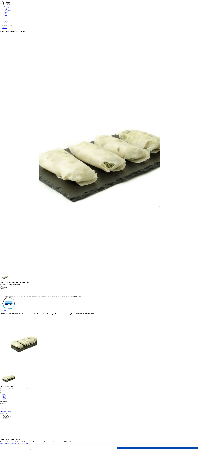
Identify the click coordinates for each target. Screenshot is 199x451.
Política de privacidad (17, 443)
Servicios (3, 405)
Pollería (4, 12)
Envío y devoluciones (6, 408)
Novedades (4, 395)
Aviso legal (11, 443)
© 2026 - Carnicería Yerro (4, 443)
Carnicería (5, 6)
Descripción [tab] (4, 310)
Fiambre (6, 20)
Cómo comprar (4, 407)
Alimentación (4, 22)
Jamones (6, 18)
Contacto (3, 406)
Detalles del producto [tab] (5, 311)
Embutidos (6, 19)
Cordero (6, 8)
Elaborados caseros (8, 10)
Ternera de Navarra (8, 7)
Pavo (5, 14)
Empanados (6, 11)
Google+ (3, 291)
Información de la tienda (5, 411)
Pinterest (3, 292)
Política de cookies (25, 443)
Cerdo (6, 9)
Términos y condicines (6, 409)
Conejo (6, 16)
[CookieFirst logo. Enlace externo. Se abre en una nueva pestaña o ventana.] (1, 446)
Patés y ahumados (7, 21)
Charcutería (5, 17)
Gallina (6, 15)
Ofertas (3, 394)
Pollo (5, 13)
